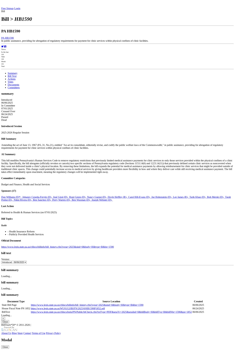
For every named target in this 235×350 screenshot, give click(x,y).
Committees (14, 87)
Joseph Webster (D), (102, 200)
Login (17, 8)
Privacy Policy (53, 333)
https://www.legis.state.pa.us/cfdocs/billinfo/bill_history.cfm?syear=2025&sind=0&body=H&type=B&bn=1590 (57, 246)
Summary (12, 73)
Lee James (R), (181, 197)
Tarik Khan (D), (198, 197)
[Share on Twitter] (2, 46)
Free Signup (7, 8)
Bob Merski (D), (216, 197)
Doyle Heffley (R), (118, 197)
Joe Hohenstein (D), (162, 197)
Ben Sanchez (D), (42, 200)
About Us (6, 333)
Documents (13, 84)
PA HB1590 (7, 38)
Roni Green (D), (78, 197)
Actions (12, 79)
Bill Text (12, 76)
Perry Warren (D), (62, 200)
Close (5, 322)
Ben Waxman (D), (82, 200)
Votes (10, 81)
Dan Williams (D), (11, 197)
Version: (5, 259)
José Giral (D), (61, 197)
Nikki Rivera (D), (23, 200)
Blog (14, 333)
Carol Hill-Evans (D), (139, 197)
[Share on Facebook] (5, 46)
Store (20, 333)
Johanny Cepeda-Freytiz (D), (37, 197)
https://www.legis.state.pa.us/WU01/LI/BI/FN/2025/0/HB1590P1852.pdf (68, 308)
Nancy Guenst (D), (97, 197)
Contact (27, 333)
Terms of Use (38, 333)
